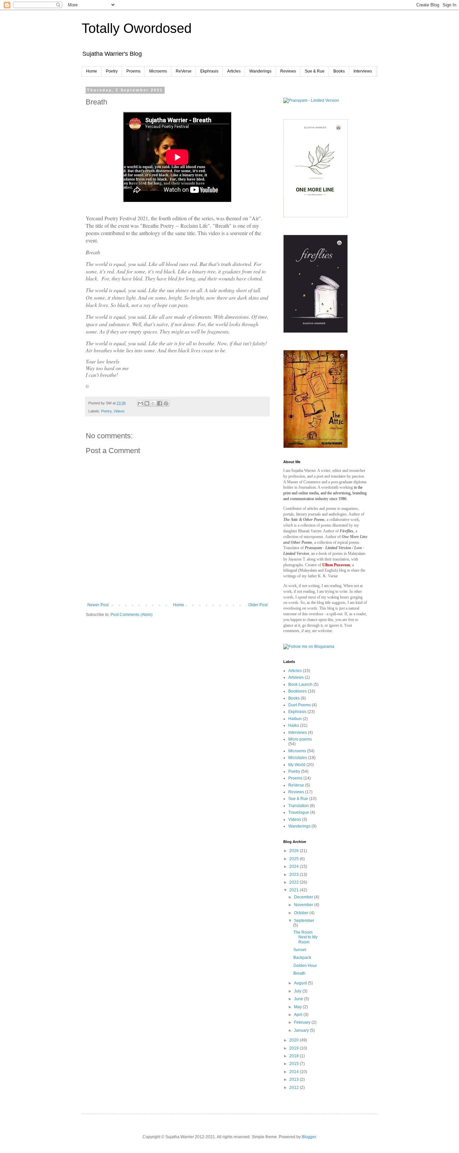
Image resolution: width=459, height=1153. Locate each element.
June (299, 998)
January (302, 1030)
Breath (299, 973)
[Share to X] (153, 403)
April (298, 1014)
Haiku (293, 725)
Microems (158, 71)
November (304, 904)
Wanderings (260, 71)
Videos (119, 411)
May (298, 1007)
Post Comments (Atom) (132, 614)
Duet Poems (299, 705)
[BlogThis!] (146, 403)
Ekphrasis (209, 71)
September (304, 920)
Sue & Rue (315, 71)
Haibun (295, 718)
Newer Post (98, 605)
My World (296, 764)
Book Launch (300, 684)
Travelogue (298, 812)
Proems (133, 71)
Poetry (112, 71)
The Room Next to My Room (305, 937)
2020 (294, 1040)
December (304, 897)
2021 (294, 890)
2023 (294, 874)
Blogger (309, 1137)
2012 (294, 1087)
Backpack (302, 957)
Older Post (257, 605)
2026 (294, 850)
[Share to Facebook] (159, 403)
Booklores (297, 691)
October (301, 913)
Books (339, 71)
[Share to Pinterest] (166, 403)
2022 (294, 882)
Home (91, 71)
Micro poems (300, 739)
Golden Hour (305, 965)
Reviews (288, 71)
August (301, 983)
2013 (294, 1079)
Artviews (296, 677)
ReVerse (184, 71)
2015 (294, 1063)
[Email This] (140, 403)
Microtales (297, 757)
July (298, 991)
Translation (298, 805)
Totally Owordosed (137, 28)
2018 (294, 1056)
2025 (294, 858)
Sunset (299, 949)
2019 (294, 1048)
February (302, 1022)
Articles (234, 71)
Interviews (362, 71)
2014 (294, 1071)
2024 (294, 866)
